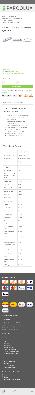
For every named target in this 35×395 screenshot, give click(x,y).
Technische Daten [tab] (18, 102)
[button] (3, 392)
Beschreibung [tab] (7, 102)
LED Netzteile (12, 16)
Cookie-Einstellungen (10, 367)
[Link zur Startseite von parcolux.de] (17, 8)
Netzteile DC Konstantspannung (11, 18)
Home (3, 16)
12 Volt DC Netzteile (7, 20)
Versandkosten (15, 71)
